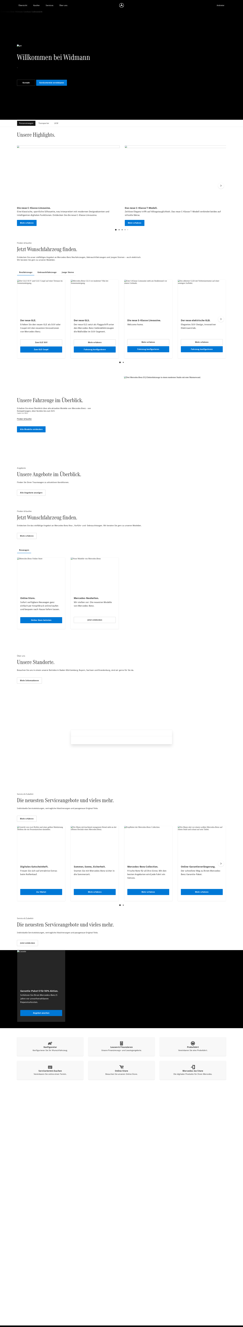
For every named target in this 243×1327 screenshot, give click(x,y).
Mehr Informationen (29, 680)
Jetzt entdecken (27, 943)
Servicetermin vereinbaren (51, 82)
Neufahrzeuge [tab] (25, 272)
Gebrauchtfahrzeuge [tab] (47, 272)
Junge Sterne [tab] (68, 272)
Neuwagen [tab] (24, 550)
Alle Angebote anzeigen (31, 492)
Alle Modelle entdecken (31, 429)
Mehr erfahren (27, 536)
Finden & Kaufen (24, 419)
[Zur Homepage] (121, 5)
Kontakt (26, 82)
